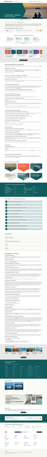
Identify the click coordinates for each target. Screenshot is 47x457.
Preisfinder (36, 25)
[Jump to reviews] (23, 19)
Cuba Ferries (35, 444)
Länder (5, 436)
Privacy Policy (25, 444)
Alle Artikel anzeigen (23, 357)
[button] (23, 202)
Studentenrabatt (6, 445)
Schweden (11, 22)
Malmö (16, 318)
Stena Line (6, 100)
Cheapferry (35, 443)
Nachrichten (6, 444)
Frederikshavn (6, 256)
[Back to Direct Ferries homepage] (8, 1)
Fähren (34, 445)
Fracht (15, 437)
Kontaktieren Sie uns (36, 437)
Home (5, 22)
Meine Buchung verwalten (26, 437)
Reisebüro (15, 444)
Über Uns (6, 446)
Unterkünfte (32, 150)
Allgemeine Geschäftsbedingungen (27, 445)
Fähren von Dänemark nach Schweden (19, 71)
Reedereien (6, 437)
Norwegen (29, 320)
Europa (8, 22)
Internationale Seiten (7, 443)
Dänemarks (14, 256)
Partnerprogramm (16, 443)
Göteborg (15, 22)
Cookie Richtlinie (25, 443)
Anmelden (25, 436)
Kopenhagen (39, 269)
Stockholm (16, 317)
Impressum (6, 454)
